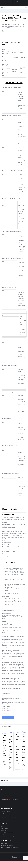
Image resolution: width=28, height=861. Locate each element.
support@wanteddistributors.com (11, 847)
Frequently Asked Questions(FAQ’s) (8, 836)
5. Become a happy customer (7, 820)
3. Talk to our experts (5, 815)
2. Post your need (4, 813)
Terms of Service (4, 828)
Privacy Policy (4, 830)
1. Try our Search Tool (5, 811)
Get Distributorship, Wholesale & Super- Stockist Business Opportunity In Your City (23, 748)
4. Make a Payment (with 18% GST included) (10, 817)
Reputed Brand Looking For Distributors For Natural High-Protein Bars (4, 747)
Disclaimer (3, 834)
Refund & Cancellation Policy (7, 832)
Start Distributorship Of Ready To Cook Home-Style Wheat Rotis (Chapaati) (17, 746)
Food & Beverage (4, 766)
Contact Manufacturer (8, 717)
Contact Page (4, 843)
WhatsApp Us (4, 849)
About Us (3, 826)
